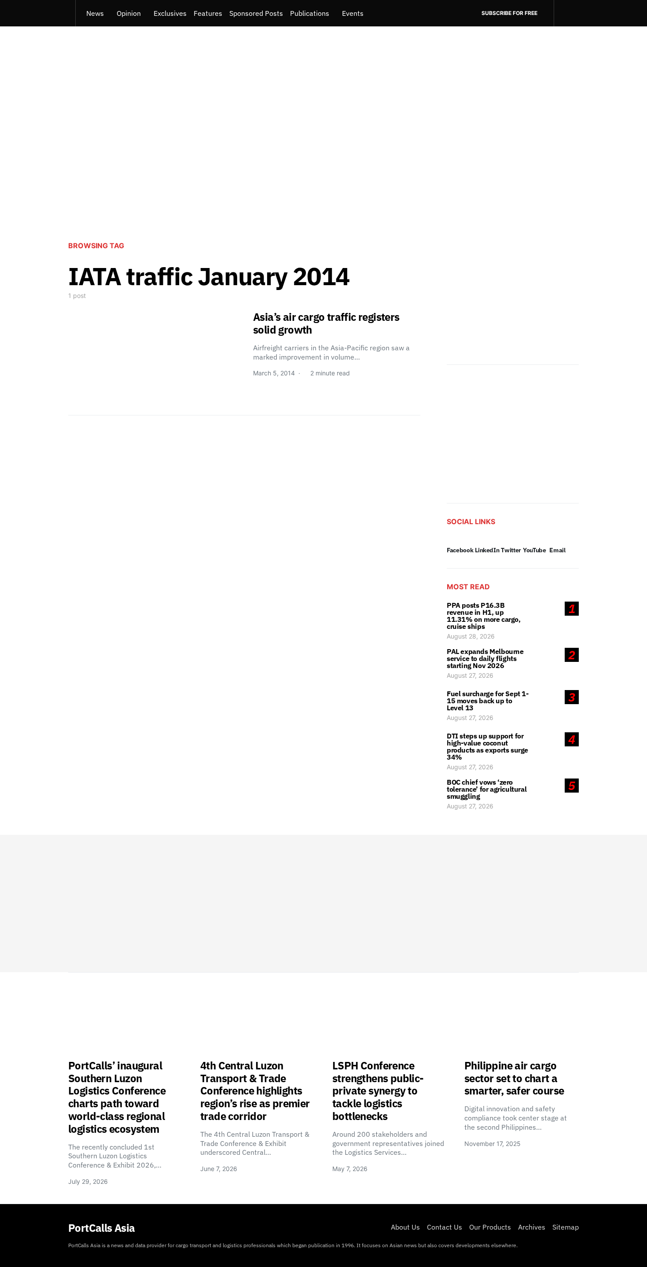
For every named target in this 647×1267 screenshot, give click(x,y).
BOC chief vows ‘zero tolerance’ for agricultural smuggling (486, 789)
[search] (566, 13)
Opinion (129, 13)
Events (353, 13)
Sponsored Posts (256, 13)
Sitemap (565, 1227)
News (95, 13)
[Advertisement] (323, 161)
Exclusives (170, 13)
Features (208, 13)
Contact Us (444, 1227)
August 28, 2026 (471, 636)
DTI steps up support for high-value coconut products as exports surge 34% (487, 746)
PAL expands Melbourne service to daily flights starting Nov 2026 (485, 658)
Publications (309, 13)
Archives (531, 1227)
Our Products (490, 1227)
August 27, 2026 (470, 675)
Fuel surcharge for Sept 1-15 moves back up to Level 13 (488, 700)
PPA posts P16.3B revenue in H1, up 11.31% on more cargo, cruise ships (484, 616)
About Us (405, 1227)
